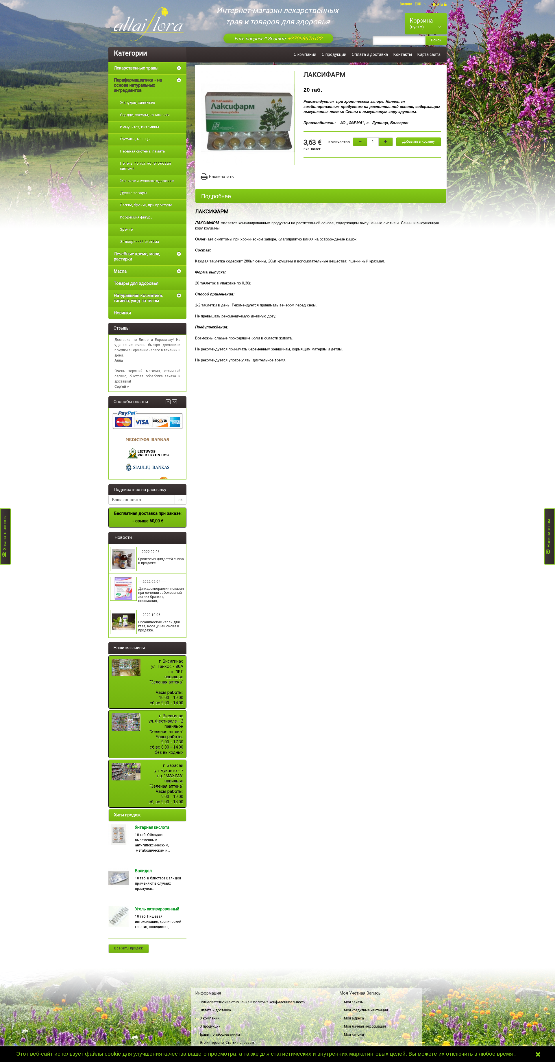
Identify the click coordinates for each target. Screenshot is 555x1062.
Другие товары (133, 193)
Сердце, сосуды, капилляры (145, 115)
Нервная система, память (142, 151)
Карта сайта (429, 54)
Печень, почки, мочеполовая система (145, 166)
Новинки (122, 312)
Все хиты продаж (128, 948)
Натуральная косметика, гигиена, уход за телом (138, 298)
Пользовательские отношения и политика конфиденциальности (252, 1002)
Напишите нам (548, 534)
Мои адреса (354, 1018)
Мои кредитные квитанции (366, 1010)
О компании (305, 54)
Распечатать (221, 176)
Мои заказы (354, 1002)
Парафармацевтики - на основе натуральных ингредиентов (138, 85)
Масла (120, 271)
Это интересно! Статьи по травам (226, 1043)
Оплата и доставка (370, 54)
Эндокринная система (139, 241)
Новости (123, 537)
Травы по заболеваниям (219, 1034)
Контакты (402, 54)
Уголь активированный (157, 909)
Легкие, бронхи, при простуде (146, 205)
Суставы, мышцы (135, 139)
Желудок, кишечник (137, 102)
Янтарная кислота (152, 827)
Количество (339, 142)
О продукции (334, 54)
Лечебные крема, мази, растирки (137, 256)
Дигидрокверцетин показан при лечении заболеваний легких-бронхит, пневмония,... (161, 595)
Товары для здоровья (136, 283)
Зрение (126, 229)
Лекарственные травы (136, 68)
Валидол (143, 870)
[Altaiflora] (147, 24)
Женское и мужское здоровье (147, 181)
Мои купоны (354, 1034)
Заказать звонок (4, 534)
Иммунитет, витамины (139, 127)
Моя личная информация (365, 1026)
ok (180, 499)
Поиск (436, 40)
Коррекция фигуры (136, 217)
